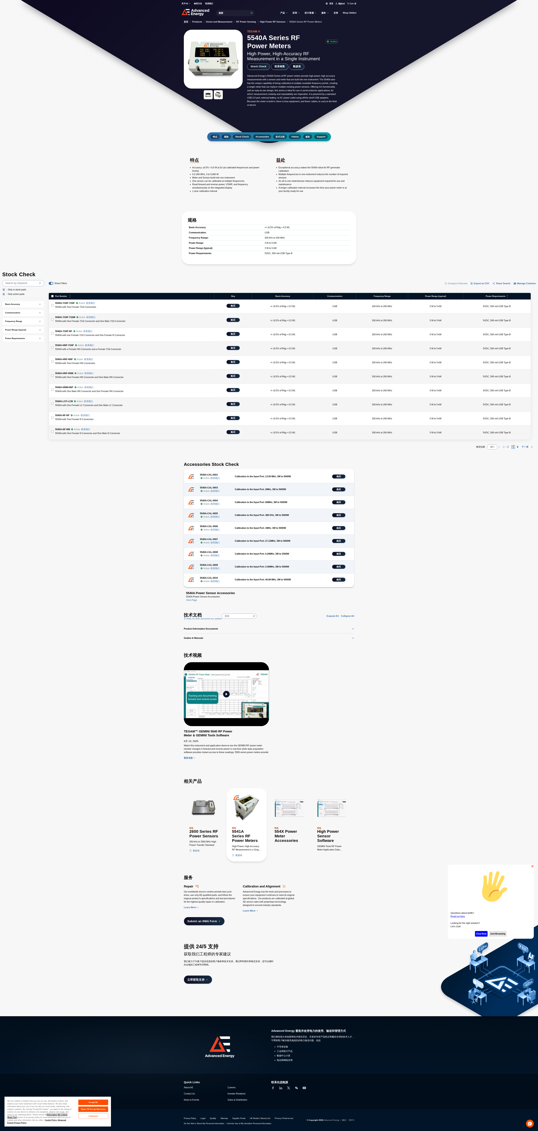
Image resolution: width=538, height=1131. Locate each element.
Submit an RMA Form (202, 921)
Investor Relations (236, 1093)
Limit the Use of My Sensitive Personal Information (249, 1123)
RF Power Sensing (246, 22)
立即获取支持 (196, 979)
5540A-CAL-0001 (209, 475)
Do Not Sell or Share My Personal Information (204, 1123)
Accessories (262, 137)
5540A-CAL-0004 (209, 500)
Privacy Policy (190, 1118)
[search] (23, 283)
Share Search (503, 283)
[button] (530, 1123)
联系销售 (280, 66)
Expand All (333, 616)
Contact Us (189, 1093)
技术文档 (280, 137)
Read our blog (458, 916)
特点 (215, 137)
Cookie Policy (51, 1120)
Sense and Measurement (219, 22)
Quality (213, 1118)
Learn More (190, 907)
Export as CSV (481, 283)
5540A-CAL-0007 (209, 539)
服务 (307, 137)
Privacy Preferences (284, 1118)
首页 (186, 22)
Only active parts (16, 294)
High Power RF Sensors (273, 22)
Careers (232, 1087)
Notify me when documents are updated (204, 618)
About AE (188, 1087)
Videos (295, 137)
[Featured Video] (226, 694)
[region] (57, 1111)
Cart (352, 3)
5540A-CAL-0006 (209, 526)
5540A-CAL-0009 (209, 565)
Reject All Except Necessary (93, 1109)
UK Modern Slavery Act (260, 1118)
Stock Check (258, 66)
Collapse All (347, 616)
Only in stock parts (17, 289)
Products (197, 22)
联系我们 (90, 303)
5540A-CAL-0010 (209, 578)
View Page (191, 600)
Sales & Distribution (237, 1100)
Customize (93, 1116)
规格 (226, 137)
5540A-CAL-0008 (209, 552)
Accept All (93, 1102)
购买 (233, 306)
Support (321, 137)
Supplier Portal (238, 1118)
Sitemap (224, 1118)
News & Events (191, 1100)
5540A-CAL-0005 (209, 513)
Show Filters (60, 283)
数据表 (297, 66)
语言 (331, 3)
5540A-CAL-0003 (209, 487)
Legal (202, 1118)
